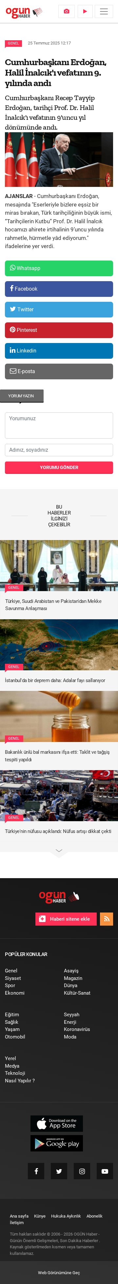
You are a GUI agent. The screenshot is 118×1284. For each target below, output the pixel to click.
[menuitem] (66, 11)
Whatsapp (27, 268)
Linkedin (25, 351)
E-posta (25, 371)
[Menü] (104, 11)
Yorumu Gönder (59, 467)
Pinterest (26, 330)
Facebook (25, 289)
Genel (13, 43)
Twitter (24, 309)
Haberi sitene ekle (69, 919)
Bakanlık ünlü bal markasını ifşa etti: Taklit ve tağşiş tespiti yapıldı (57, 756)
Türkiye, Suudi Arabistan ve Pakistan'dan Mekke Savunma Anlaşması (53, 605)
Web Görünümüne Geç (59, 1272)
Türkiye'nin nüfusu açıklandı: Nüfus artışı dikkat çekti (58, 831)
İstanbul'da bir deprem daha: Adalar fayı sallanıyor (55, 680)
